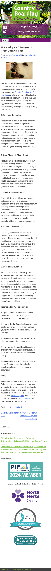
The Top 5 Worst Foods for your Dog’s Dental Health (22, 452)
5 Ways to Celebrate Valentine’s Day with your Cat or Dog (28, 416)
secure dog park (17, 396)
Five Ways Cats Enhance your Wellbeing (17, 438)
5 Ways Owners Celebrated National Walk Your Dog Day (23, 450)
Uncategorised (15, 407)
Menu (5, 40)
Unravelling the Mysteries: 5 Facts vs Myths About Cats (23, 447)
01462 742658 (29, 27)
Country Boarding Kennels (26, 11)
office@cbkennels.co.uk (29, 32)
